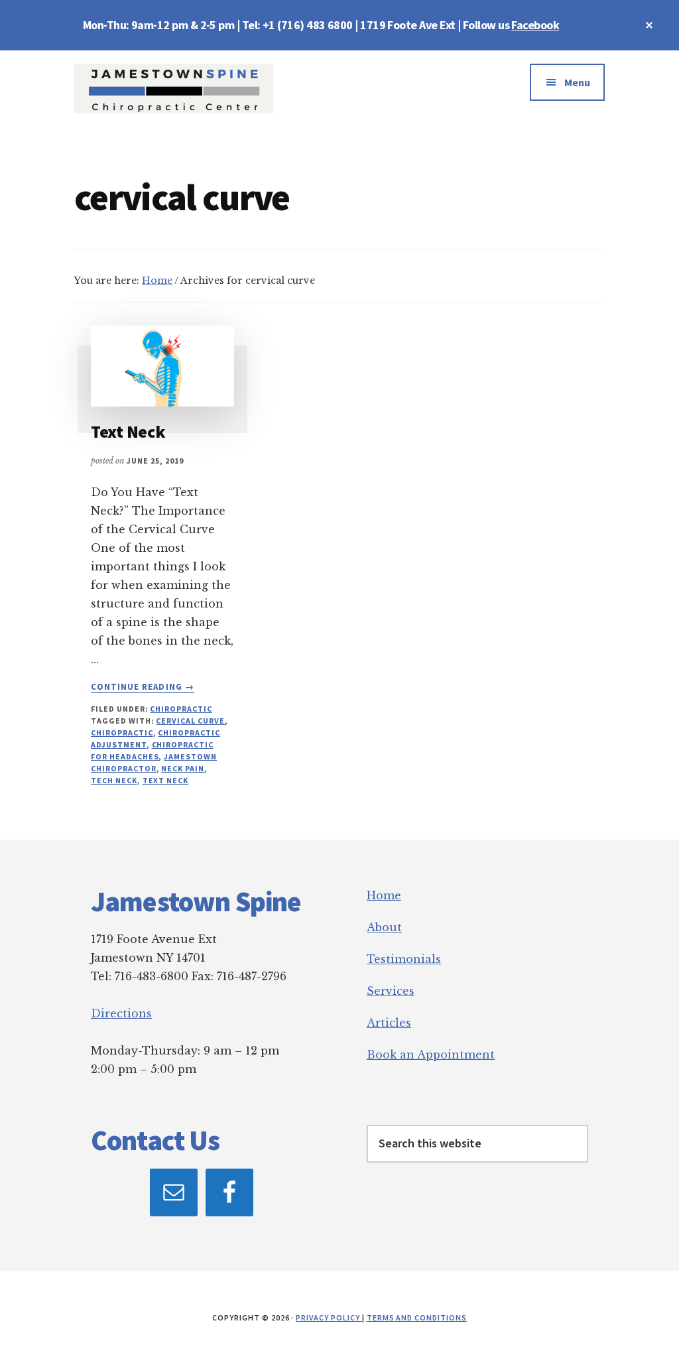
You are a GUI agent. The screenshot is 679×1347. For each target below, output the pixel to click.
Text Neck (128, 431)
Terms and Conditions (417, 1317)
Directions (121, 1013)
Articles (389, 1022)
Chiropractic (181, 709)
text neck (166, 780)
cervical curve (190, 721)
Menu (577, 82)
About (384, 927)
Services (390, 990)
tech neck (114, 780)
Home (384, 895)
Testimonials (404, 959)
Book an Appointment (431, 1054)
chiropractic (122, 733)
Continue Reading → (142, 687)
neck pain (182, 768)
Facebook (535, 24)
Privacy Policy (328, 1317)
